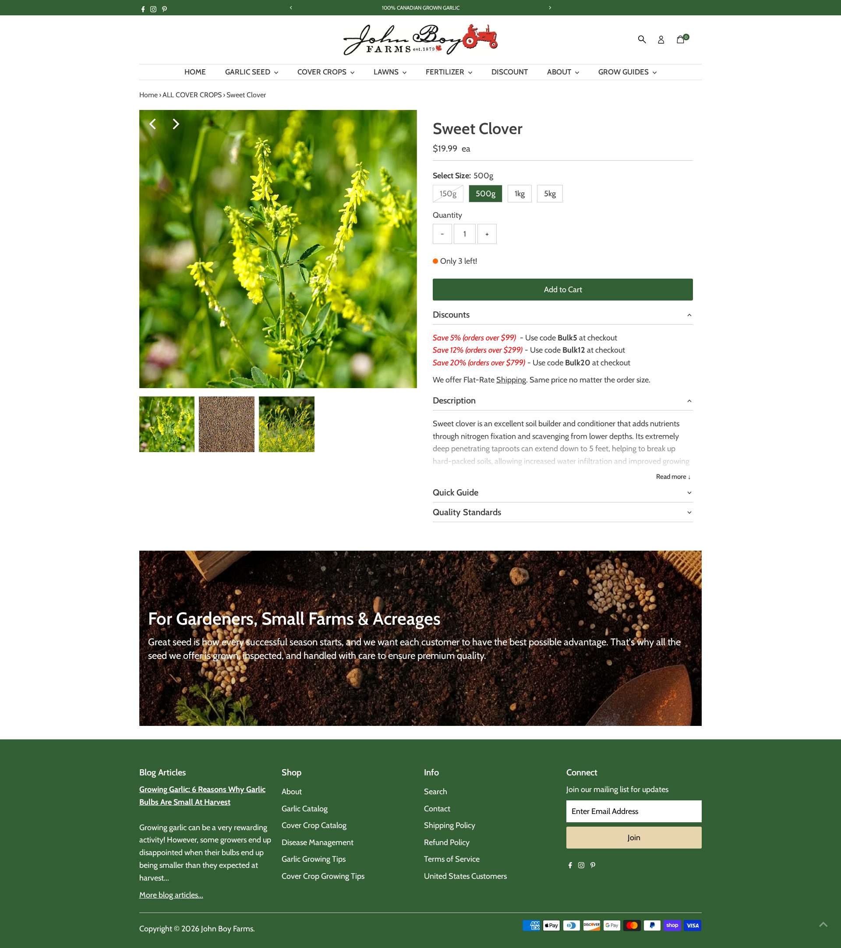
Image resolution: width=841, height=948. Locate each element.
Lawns (387, 71)
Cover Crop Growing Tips (323, 876)
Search (435, 791)
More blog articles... (171, 895)
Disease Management (317, 842)
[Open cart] (680, 39)
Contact (437, 809)
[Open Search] (642, 39)
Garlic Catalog (305, 809)
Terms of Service (452, 859)
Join (634, 837)
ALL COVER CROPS (192, 95)
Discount (509, 71)
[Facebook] (143, 10)
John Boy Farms (227, 929)
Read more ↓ (673, 477)
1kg (520, 193)
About (560, 71)
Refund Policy (447, 842)
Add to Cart (563, 289)
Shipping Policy (449, 825)
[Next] (175, 124)
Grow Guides (624, 71)
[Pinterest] (164, 10)
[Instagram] (153, 10)
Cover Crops (322, 71)
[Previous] (153, 124)
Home (195, 71)
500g (485, 193)
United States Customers (465, 876)
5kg (550, 193)
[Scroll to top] (823, 924)
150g (451, 195)
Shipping (511, 380)
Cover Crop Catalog (314, 825)
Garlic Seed (248, 71)
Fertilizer (446, 71)
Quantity (447, 215)
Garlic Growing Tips (314, 859)
